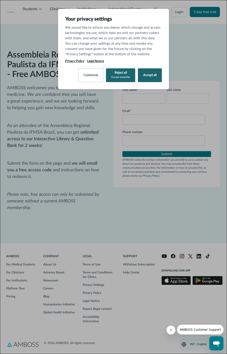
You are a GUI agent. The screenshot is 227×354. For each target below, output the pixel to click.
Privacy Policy (74, 61)
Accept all (150, 75)
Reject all (120, 74)
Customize (91, 75)
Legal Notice (95, 61)
